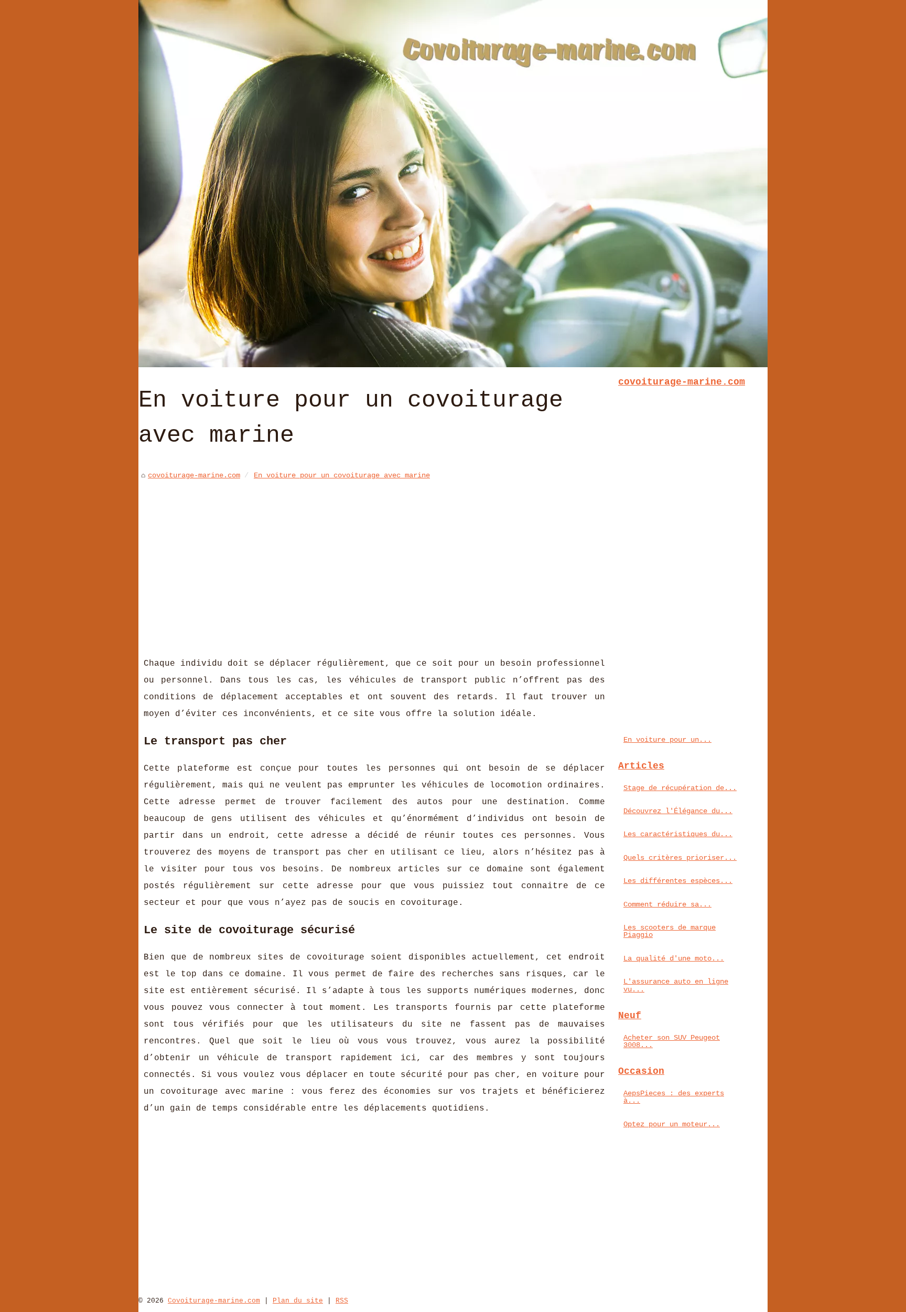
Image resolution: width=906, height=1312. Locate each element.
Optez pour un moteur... (671, 1124)
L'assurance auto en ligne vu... (675, 985)
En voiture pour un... (667, 739)
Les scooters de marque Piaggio (669, 931)
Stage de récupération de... (680, 788)
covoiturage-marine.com (194, 475)
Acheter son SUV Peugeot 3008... (671, 1041)
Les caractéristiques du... (677, 834)
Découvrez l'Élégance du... (677, 811)
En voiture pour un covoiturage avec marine (342, 475)
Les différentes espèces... (677, 881)
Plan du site (298, 1301)
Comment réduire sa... (667, 904)
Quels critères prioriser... (680, 858)
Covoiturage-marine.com (214, 1301)
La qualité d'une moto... (673, 958)
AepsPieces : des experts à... (673, 1097)
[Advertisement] (374, 560)
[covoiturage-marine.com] (453, 183)
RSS (342, 1301)
